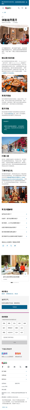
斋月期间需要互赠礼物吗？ (9, 232)
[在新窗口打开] (7, 245)
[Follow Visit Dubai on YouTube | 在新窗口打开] (26, 367)
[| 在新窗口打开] (8, 367)
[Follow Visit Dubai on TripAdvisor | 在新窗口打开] (14, 367)
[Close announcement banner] (26, 2)
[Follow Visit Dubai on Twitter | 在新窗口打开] (20, 367)
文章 (5, 12)
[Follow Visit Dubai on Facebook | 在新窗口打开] (2, 367)
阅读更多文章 (14, 286)
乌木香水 (12, 73)
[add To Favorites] (26, 29)
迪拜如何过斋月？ (7, 214)
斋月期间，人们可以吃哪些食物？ (11, 223)
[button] (4, 407)
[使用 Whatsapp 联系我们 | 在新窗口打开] (3, 245)
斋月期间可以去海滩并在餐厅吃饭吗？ (12, 236)
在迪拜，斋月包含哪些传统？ (10, 218)
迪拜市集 (10, 114)
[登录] (26, 8)
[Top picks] (22, 8)
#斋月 (3, 294)
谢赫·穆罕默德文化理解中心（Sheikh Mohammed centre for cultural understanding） (13, 178)
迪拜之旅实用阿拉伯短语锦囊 (11, 277)
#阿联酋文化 (9, 294)
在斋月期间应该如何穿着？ (9, 227)
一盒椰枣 (4, 73)
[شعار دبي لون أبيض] (6, 363)
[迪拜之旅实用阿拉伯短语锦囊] (15, 264)
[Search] (18, 8)
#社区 (16, 294)
